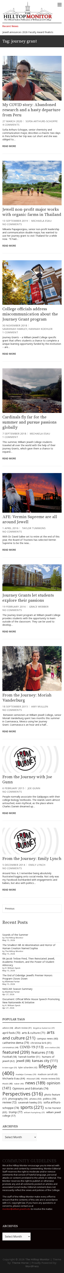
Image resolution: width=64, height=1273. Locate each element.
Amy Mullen (39, 706)
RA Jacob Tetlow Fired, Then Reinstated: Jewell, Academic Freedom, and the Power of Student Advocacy (28, 962)
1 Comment (10, 332)
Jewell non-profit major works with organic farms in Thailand (31, 212)
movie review (50, 1078)
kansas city (45, 1060)
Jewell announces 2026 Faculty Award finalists (27, 32)
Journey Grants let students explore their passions (28, 598)
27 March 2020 (12, 121)
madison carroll (47, 1074)
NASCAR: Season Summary (17, 988)
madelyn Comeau (26, 1074)
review (9, 1102)
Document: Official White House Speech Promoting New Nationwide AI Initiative (31, 1000)
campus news (47, 1038)
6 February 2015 (13, 788)
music (7, 1083)
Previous (10, 908)
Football (9, 1056)
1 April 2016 (10, 528)
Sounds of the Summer (15, 934)
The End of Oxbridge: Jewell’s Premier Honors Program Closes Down (27, 977)
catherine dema (15, 1043)
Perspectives (22, 1094)
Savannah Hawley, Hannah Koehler (27, 329)
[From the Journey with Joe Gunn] (32, 759)
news (35, 1083)
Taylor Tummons (34, 528)
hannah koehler (29, 1056)
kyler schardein (27, 1067)
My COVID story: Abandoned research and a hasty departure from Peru (31, 110)
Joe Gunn (34, 788)
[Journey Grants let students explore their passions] (32, 577)
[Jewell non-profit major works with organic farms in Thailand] (32, 183)
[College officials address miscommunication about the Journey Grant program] (32, 282)
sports (32, 1107)
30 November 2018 (14, 325)
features (42, 1052)
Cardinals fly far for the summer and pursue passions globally (29, 422)
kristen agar (9, 1067)
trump (15, 1112)
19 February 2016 (14, 606)
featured (16, 1052)
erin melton (52, 1047)
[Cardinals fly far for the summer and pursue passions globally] (32, 390)
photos (35, 1098)
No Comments (12, 224)
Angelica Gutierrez (44, 1028)
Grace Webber (38, 606)
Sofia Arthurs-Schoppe (42, 121)
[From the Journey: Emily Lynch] (32, 841)
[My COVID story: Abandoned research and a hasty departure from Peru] (32, 78)
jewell (23, 1061)
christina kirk (41, 1042)
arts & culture (33, 1033)
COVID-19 (32, 1047)
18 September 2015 (15, 706)
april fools (11, 1033)
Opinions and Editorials (30, 1088)
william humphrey (34, 1112)
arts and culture (28, 1035)
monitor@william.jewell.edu (16, 1208)
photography (18, 1098)
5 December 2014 (13, 864)
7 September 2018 (14, 433)
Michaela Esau (41, 220)
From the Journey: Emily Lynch (31, 858)
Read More (9, 146)
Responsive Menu (60, 4)
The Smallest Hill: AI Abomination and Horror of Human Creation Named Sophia (28, 946)
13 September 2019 (15, 220)
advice (7, 1027)
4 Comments (10, 124)
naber (19, 1083)
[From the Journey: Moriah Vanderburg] (32, 668)
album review (23, 1027)
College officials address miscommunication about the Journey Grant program (30, 314)
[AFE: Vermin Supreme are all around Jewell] (32, 493)
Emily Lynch (37, 864)
